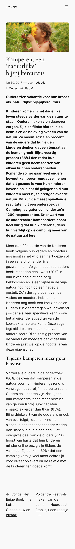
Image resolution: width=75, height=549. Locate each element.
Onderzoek (16, 88)
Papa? (29, 88)
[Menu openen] (66, 6)
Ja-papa (11, 6)
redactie (40, 82)
